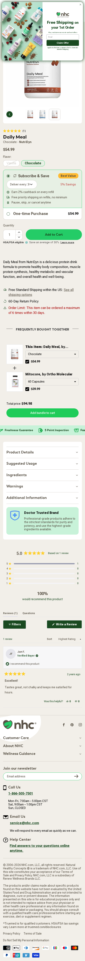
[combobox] (52, 354)
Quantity (8, 225)
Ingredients (16, 475)
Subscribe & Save (33, 176)
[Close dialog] (80, 4)
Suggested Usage (21, 463)
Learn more (67, 242)
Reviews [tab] (10, 613)
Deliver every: (18, 184)
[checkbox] (27, 361)
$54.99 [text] (35, 361)
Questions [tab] (28, 613)
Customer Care (16, 738)
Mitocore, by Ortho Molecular (48, 374)
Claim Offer (63, 43)
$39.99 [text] (35, 389)
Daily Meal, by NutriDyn (45, 347)
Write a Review (68, 625)
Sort (50, 639)
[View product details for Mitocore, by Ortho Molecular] (14, 382)
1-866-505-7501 (20, 793)
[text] (42, 328)
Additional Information (26, 497)
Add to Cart (54, 235)
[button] (14, 131)
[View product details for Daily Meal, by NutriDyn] (14, 354)
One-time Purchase (30, 213)
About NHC (13, 746)
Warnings (14, 486)
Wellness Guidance (19, 754)
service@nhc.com (24, 823)
